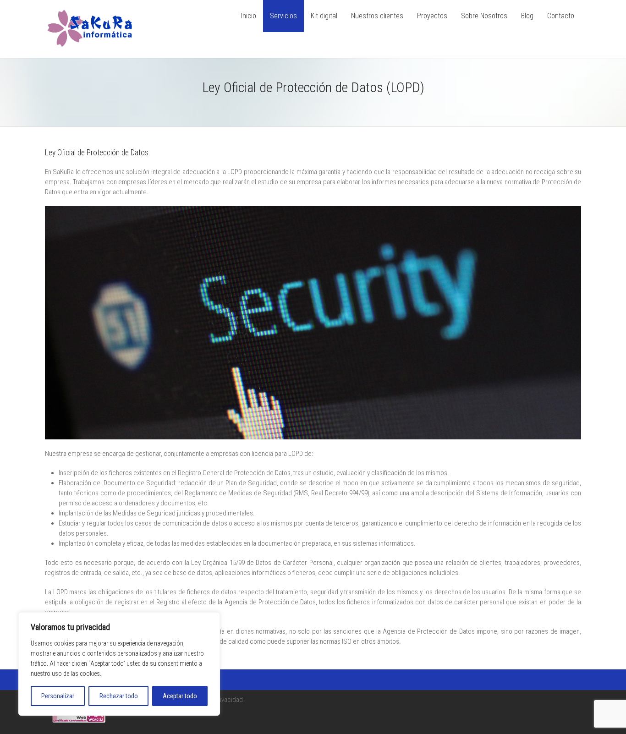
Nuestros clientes (377, 15)
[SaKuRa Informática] (90, 49)
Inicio (248, 15)
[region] (119, 664)
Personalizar (57, 696)
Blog (527, 15)
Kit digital (324, 15)
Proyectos (432, 15)
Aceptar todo (180, 696)
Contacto (560, 15)
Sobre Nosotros (484, 15)
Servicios (283, 15)
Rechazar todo (118, 696)
